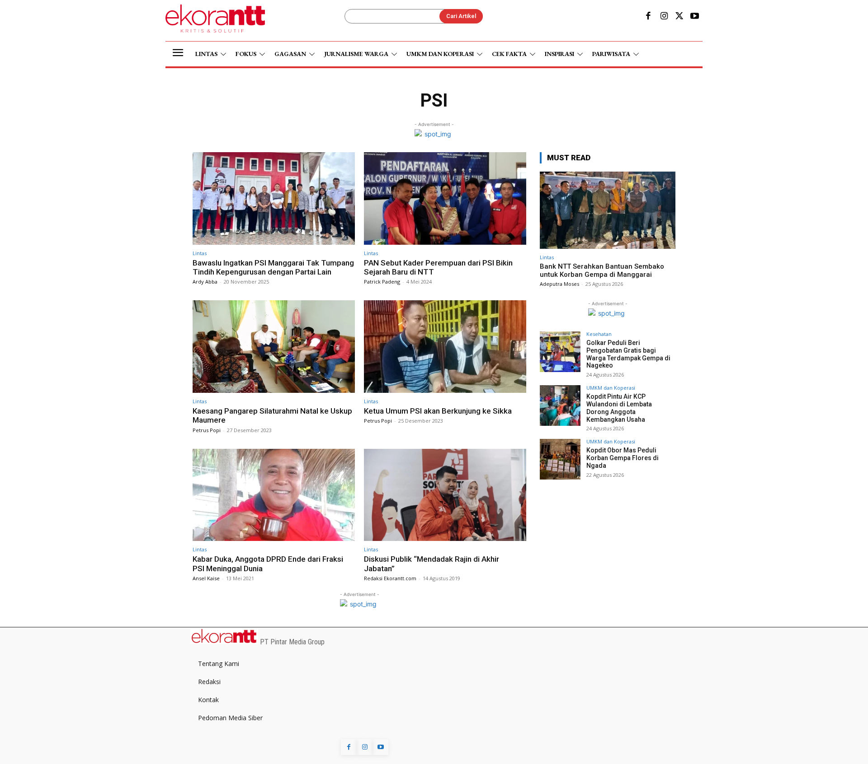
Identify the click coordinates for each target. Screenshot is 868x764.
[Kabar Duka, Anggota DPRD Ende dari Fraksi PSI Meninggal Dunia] (274, 495)
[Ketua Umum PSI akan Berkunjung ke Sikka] (445, 346)
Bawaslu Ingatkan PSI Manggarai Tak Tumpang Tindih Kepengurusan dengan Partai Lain (273, 267)
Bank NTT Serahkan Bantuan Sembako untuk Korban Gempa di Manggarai (602, 270)
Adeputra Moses (559, 283)
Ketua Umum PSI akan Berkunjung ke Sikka (438, 410)
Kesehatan (599, 333)
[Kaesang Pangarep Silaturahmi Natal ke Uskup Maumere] (274, 346)
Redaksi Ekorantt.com (390, 578)
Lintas (200, 253)
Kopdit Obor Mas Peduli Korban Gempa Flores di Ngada (622, 458)
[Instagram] (663, 16)
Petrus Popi (207, 430)
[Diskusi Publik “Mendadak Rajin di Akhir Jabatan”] (445, 495)
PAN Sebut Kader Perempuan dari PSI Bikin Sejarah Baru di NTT (438, 267)
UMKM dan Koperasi (610, 387)
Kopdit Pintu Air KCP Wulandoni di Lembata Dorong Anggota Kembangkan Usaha (619, 408)
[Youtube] (695, 16)
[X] (679, 16)
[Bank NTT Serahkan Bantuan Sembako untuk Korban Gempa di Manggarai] (607, 210)
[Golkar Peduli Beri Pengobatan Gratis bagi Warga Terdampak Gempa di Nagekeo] (560, 351)
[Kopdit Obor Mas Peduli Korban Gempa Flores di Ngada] (560, 459)
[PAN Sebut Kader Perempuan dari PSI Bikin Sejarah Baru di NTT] (445, 198)
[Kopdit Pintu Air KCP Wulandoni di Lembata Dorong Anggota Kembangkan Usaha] (560, 405)
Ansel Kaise (206, 578)
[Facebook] (648, 16)
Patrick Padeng (382, 281)
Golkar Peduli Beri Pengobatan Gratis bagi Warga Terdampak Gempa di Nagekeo (628, 354)
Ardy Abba (205, 281)
